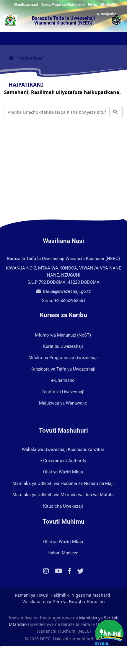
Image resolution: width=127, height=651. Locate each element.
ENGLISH (108, 4)
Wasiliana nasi (26, 4)
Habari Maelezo (63, 553)
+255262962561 (69, 300)
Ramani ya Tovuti (31, 595)
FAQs (92, 4)
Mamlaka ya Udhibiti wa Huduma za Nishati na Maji (63, 483)
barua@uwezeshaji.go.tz (66, 291)
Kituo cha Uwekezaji (63, 506)
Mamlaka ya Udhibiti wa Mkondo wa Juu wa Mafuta (63, 494)
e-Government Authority (63, 460)
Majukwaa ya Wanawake (63, 403)
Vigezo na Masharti (91, 595)
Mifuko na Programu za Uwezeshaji (63, 357)
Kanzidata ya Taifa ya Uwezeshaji (62, 369)
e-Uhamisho (63, 380)
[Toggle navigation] (6, 39)
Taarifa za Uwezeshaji (63, 392)
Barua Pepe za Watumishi (62, 4)
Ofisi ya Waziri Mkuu (63, 472)
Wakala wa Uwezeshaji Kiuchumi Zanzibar (63, 449)
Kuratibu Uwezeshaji (63, 346)
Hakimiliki (60, 595)
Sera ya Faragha (69, 601)
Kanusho (96, 601)
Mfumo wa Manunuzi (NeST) (63, 335)
